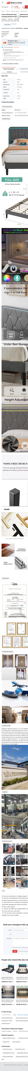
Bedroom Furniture (15, 11)
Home (3, 11)
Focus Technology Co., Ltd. (19, 1065)
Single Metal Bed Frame (8, 1053)
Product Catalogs (23, 1015)
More (3, 1059)
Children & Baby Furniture (9, 1038)
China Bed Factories (20, 1049)
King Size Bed (6, 1042)
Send (15, 951)
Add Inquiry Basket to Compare (10, 63)
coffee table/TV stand (7, 1020)
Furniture (8, 11)
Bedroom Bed (24, 11)
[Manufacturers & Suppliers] (14, 2)
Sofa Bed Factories (7, 1049)
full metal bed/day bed (7, 1018)
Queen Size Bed (16, 1042)
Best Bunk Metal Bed (8, 1056)
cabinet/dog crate (6, 1023)
